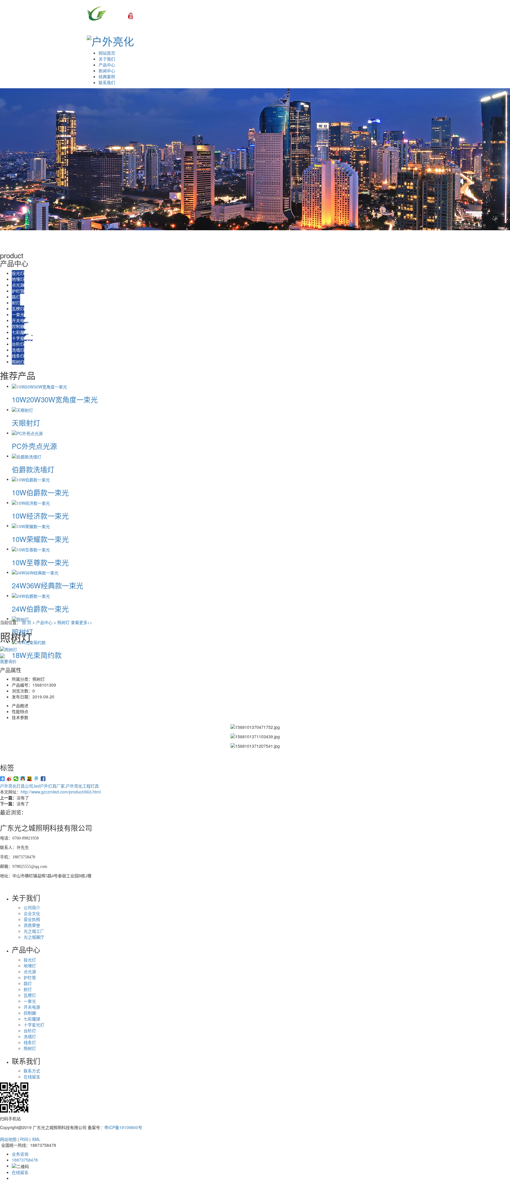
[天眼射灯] (22, 409)
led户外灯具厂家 (49, 786)
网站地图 (8, 1139)
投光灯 (18, 273)
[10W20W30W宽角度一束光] (39, 386)
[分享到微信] (16, 778)
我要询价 (8, 661)
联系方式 (32, 1071)
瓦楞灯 (18, 308)
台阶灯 (18, 344)
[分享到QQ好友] (22, 778)
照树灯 (18, 362)
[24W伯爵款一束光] (31, 595)
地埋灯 (18, 279)
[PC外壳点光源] (27, 433)
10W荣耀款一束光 (40, 539)
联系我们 (107, 82)
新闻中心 (107, 71)
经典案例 (107, 76)
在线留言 (32, 1077)
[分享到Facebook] (43, 778)
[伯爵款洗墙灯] (26, 456)
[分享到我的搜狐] (29, 778)
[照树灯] (20, 618)
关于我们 (107, 59)
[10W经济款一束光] (31, 502)
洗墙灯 (18, 350)
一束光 (18, 314)
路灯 (16, 297)
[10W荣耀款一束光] (31, 525)
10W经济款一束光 (40, 515)
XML (36, 1139)
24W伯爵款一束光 (40, 608)
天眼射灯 (26, 422)
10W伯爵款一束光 (40, 492)
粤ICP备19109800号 (123, 1127)
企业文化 (32, 913)
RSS (24, 1139)
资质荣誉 (32, 925)
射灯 (16, 303)
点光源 (18, 285)
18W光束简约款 (37, 655)
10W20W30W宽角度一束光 (55, 399)
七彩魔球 (20, 332)
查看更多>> (81, 622)
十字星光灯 (22, 338)
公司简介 (32, 907)
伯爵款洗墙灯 (33, 469)
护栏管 (18, 291)
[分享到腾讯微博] (36, 778)
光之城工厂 (34, 931)
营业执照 (32, 919)
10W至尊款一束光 (40, 562)
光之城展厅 (34, 937)
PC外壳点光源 (34, 446)
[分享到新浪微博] (9, 778)
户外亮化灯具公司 (16, 786)
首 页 (26, 622)
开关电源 (20, 320)
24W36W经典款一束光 (47, 585)
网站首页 (107, 53)
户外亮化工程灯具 (82, 786)
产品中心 (107, 65)
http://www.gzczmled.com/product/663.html (61, 792)
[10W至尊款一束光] (31, 549)
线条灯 (18, 356)
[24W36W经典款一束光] (35, 572)
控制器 (18, 326)
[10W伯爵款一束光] (31, 479)
